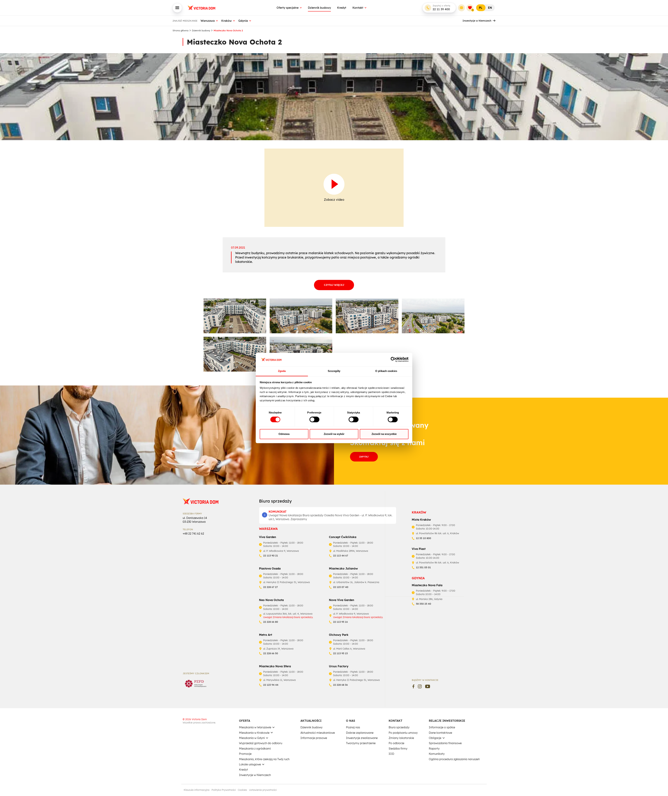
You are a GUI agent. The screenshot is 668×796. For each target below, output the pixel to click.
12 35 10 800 (423, 538)
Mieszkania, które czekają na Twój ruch (264, 759)
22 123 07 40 (340, 587)
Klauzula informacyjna (196, 789)
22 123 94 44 (270, 684)
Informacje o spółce (442, 727)
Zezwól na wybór (334, 433)
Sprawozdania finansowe (445, 743)
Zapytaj (364, 456)
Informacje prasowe (313, 738)
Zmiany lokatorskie (401, 738)
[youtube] (427, 686)
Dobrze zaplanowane (359, 732)
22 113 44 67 (340, 555)
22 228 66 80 (270, 621)
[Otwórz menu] (177, 8)
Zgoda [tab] (282, 370)
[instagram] (419, 686)
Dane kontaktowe (440, 732)
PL (480, 7)
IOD (391, 753)
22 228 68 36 (340, 684)
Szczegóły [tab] (334, 370)
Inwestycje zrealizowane (362, 738)
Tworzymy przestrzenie (361, 743)
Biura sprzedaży (399, 727)
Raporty (434, 748)
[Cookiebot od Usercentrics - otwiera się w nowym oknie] (393, 359)
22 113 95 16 (340, 621)
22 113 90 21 (270, 555)
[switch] (314, 419)
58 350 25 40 (423, 603)
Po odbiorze (396, 743)
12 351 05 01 (423, 567)
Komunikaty (437, 753)
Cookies (242, 789)
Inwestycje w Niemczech (477, 20)
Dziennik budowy (319, 7)
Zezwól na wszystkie (384, 433)
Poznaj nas (353, 727)
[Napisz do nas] (461, 7)
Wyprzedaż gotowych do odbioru (260, 743)
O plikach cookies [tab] (386, 370)
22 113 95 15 (340, 653)
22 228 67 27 (270, 587)
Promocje (245, 753)
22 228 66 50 (270, 653)
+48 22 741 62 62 (193, 533)
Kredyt (341, 7)
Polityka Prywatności (224, 789)
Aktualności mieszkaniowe (317, 732)
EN (490, 7)
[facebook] (413, 686)
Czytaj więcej (334, 284)
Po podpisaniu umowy (403, 732)
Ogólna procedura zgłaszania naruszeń (454, 759)
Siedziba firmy (398, 748)
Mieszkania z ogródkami (255, 748)
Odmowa (284, 433)
